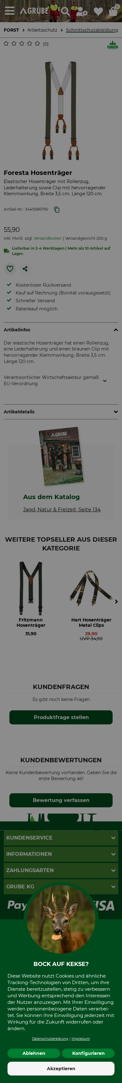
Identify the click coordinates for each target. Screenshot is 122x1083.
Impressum (81, 1039)
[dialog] (61, 541)
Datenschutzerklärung (50, 1039)
